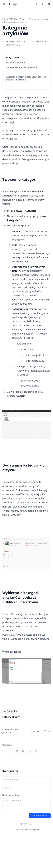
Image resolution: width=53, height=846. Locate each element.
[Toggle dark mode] (42, 4)
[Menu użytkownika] (49, 4)
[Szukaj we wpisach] (36, 4)
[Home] (13, 4)
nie (48, 731)
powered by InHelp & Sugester (26, 829)
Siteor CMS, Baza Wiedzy (14, 19)
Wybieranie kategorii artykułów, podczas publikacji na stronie (26, 78)
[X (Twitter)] (29, 750)
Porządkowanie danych (15, 22)
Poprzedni (12, 711)
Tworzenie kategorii (15, 62)
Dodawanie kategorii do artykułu (22, 67)
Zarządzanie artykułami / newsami (30, 638)
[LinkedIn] (16, 750)
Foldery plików (11, 717)
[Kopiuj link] (36, 750)
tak (37, 731)
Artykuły (15, 514)
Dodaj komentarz (10, 795)
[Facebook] (23, 750)
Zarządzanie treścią (39, 19)
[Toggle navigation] (4, 4)
